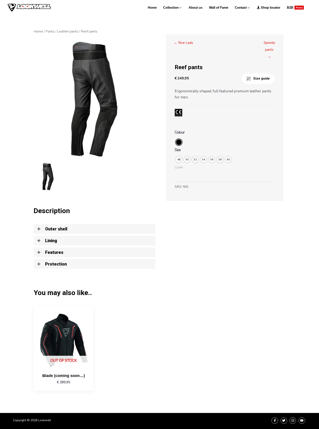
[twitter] (284, 420)
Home (38, 31)
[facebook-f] (275, 420)
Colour (180, 132)
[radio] (179, 142)
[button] (258, 78)
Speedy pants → (269, 44)
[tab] (94, 229)
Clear (179, 167)
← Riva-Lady (183, 43)
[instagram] (293, 420)
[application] (180, 7)
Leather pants (67, 31)
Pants (50, 31)
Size (178, 149)
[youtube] (302, 420)
